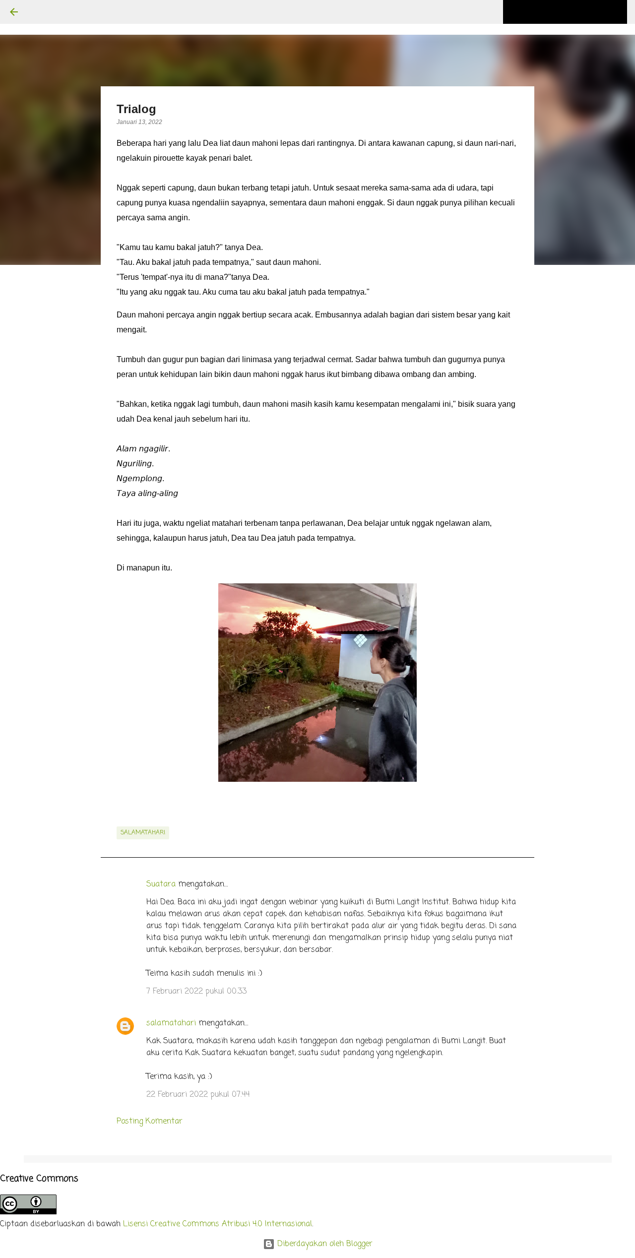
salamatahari (143, 832)
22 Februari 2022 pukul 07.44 (198, 1095)
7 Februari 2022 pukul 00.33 (196, 992)
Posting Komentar (150, 1122)
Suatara (161, 884)
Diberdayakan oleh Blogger (324, 1244)
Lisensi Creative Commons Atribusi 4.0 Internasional (217, 1224)
